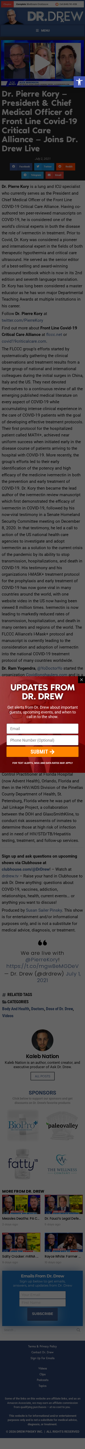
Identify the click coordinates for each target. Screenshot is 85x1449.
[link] (79, 82)
